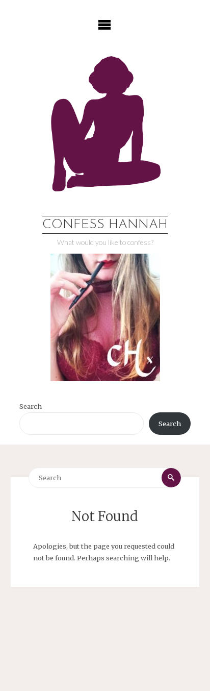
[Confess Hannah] (104, 130)
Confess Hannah (105, 224)
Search (30, 406)
